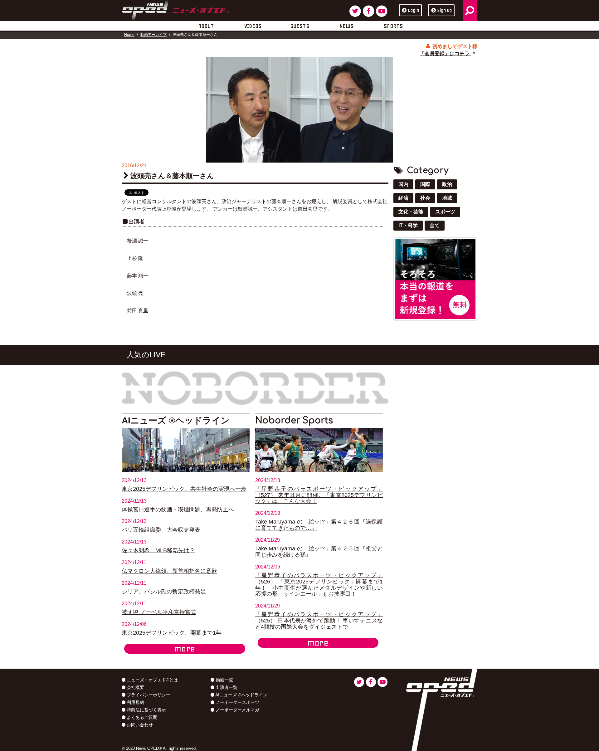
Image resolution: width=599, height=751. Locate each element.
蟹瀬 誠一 (137, 240)
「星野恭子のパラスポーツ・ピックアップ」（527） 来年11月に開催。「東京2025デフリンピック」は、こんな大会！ (319, 495)
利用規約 (134, 702)
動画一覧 (223, 679)
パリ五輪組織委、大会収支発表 (161, 530)
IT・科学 (408, 225)
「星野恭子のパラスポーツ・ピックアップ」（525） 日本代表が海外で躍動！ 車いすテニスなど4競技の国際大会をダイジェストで (319, 620)
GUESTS (299, 25)
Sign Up (444, 10)
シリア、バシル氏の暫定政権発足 (164, 591)
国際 (425, 184)
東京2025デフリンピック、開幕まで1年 (172, 633)
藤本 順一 (137, 275)
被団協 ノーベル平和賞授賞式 (159, 612)
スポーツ (445, 211)
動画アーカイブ (153, 34)
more (184, 649)
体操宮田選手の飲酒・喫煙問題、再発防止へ (178, 509)
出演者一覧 (225, 687)
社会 (425, 198)
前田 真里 (137, 310)
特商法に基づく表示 (145, 709)
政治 (447, 184)
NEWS (346, 25)
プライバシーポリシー (147, 694)
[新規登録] (435, 278)
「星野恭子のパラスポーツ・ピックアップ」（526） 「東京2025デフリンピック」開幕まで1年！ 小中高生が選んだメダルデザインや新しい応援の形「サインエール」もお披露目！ (319, 584)
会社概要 (134, 687)
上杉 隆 (135, 258)
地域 (447, 198)
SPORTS (393, 25)
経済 (403, 198)
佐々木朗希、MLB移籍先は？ (158, 550)
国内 (403, 184)
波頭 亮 (135, 293)
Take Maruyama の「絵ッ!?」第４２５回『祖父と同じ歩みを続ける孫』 (319, 551)
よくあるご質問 (141, 717)
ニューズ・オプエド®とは (151, 679)
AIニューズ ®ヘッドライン (240, 694)
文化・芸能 (410, 211)
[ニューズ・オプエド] (175, 9)
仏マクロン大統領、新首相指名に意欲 (169, 571)
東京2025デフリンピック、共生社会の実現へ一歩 (184, 489)
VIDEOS (252, 25)
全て (435, 225)
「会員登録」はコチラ (445, 53)
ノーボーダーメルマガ (236, 709)
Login (413, 10)
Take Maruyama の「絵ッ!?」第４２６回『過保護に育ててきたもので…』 (319, 525)
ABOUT (206, 25)
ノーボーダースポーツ (236, 702)
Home (129, 34)
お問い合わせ (139, 724)
